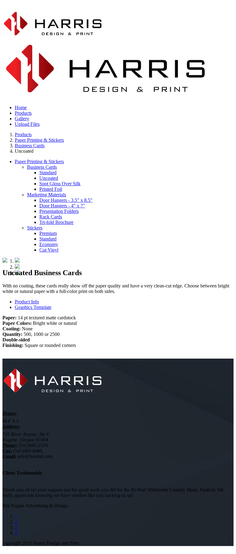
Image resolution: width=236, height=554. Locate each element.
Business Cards (30, 145)
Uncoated (48, 178)
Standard (48, 172)
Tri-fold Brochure (56, 222)
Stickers (34, 227)
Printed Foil (50, 189)
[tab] (124, 302)
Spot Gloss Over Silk (60, 183)
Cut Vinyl (48, 249)
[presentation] (27, 301)
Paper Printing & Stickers (39, 140)
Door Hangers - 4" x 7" (62, 205)
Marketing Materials (46, 194)
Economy (48, 244)
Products (23, 134)
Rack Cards (50, 216)
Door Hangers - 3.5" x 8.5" (65, 200)
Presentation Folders (59, 211)
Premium (48, 233)
